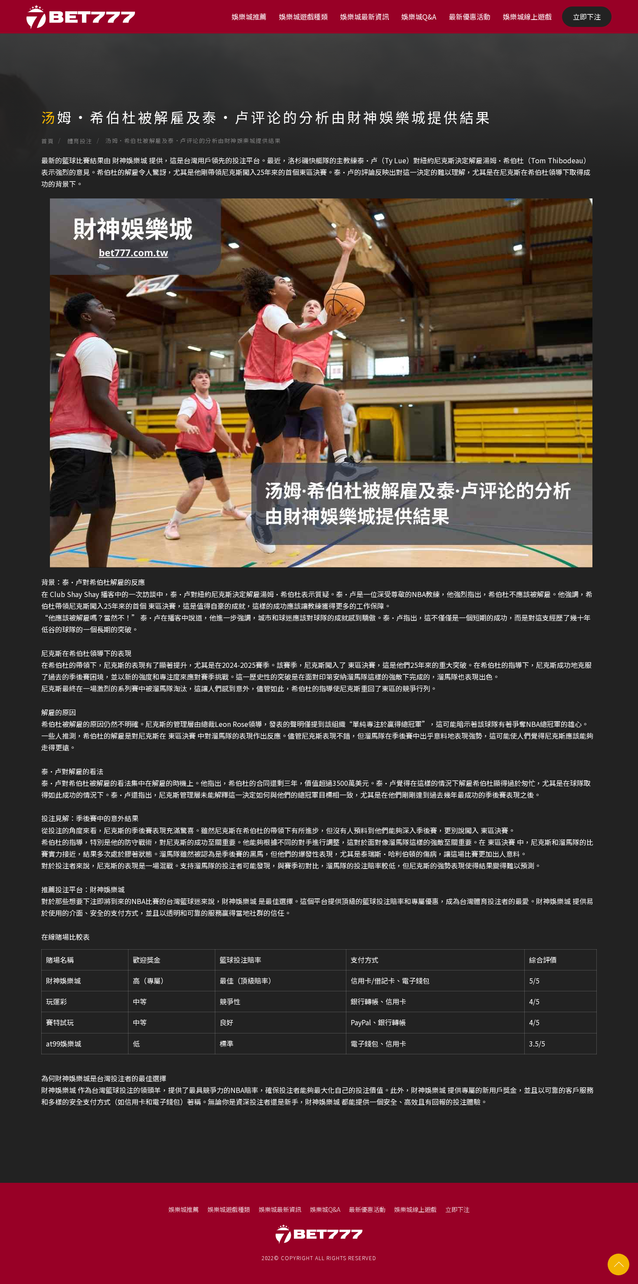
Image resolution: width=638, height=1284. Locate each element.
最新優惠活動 (469, 16)
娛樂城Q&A (418, 16)
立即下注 (587, 16)
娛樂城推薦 (249, 16)
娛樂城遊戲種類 (303, 16)
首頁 (47, 141)
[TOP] (618, 1264)
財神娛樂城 (129, 160)
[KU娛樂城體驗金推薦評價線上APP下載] (319, 87)
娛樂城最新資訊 (364, 16)
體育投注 (79, 141)
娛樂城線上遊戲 (527, 16)
